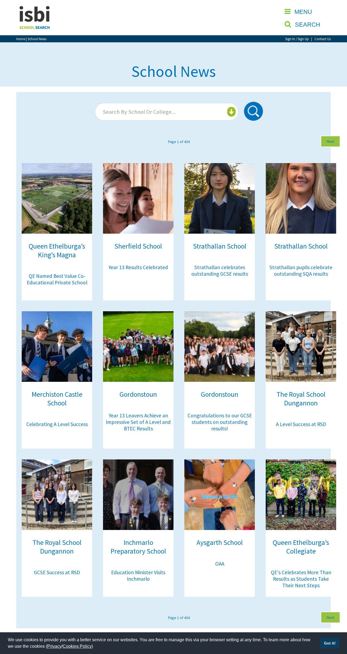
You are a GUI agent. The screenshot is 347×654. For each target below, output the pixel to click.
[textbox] (166, 112)
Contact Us (322, 39)
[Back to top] (335, 624)
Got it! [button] (330, 643)
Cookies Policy (77, 646)
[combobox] (167, 112)
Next (330, 141)
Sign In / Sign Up (297, 39)
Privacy (54, 646)
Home (20, 39)
